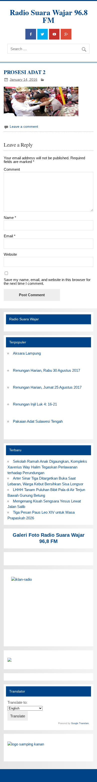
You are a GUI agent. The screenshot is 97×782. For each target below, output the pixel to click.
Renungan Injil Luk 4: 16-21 (35, 404)
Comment (12, 169)
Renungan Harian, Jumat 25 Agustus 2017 (47, 387)
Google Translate (80, 723)
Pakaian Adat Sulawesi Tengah (38, 421)
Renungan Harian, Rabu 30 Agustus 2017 (46, 370)
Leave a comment (24, 126)
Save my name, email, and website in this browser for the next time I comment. (47, 281)
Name (10, 217)
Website (10, 254)
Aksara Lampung (27, 353)
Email (9, 236)
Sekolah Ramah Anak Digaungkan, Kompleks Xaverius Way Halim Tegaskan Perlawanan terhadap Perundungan (47, 467)
